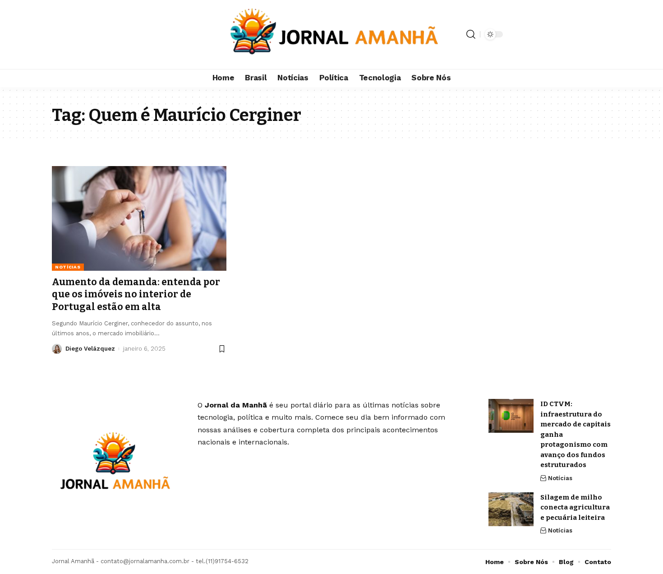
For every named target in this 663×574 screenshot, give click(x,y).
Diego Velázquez (90, 348)
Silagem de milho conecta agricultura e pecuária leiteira (575, 507)
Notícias (68, 266)
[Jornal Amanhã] (331, 34)
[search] (470, 34)
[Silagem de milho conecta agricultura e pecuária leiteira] (511, 509)
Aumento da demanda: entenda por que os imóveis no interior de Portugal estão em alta (136, 294)
